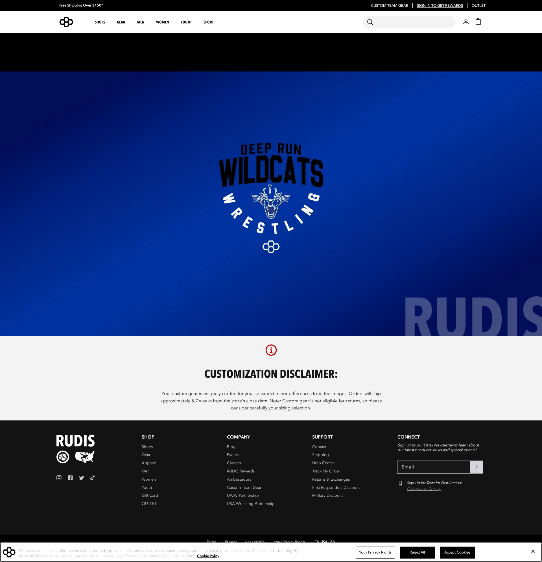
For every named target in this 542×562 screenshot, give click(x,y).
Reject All (417, 552)
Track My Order (326, 471)
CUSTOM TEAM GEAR (389, 5)
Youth (147, 487)
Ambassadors (239, 479)
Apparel (149, 463)
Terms (212, 541)
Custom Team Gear (244, 487)
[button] (101, 22)
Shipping (320, 454)
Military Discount (327, 495)
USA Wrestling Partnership (251, 503)
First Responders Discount (336, 487)
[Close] (533, 551)
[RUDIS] (73, 22)
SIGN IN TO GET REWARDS (440, 5)
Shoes (147, 447)
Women (149, 479)
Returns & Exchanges (331, 479)
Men (146, 471)
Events (233, 454)
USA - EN (327, 541)
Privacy (231, 541)
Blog (231, 447)
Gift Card (150, 495)
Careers (234, 463)
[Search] (373, 22)
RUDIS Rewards (241, 471)
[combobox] (409, 22)
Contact (319, 447)
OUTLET (479, 5)
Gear (146, 454)
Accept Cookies (457, 552)
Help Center (323, 463)
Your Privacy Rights (289, 541)
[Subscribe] (476, 467)
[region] (271, 552)
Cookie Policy (208, 556)
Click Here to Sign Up (424, 488)
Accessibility (255, 541)
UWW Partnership (243, 495)
